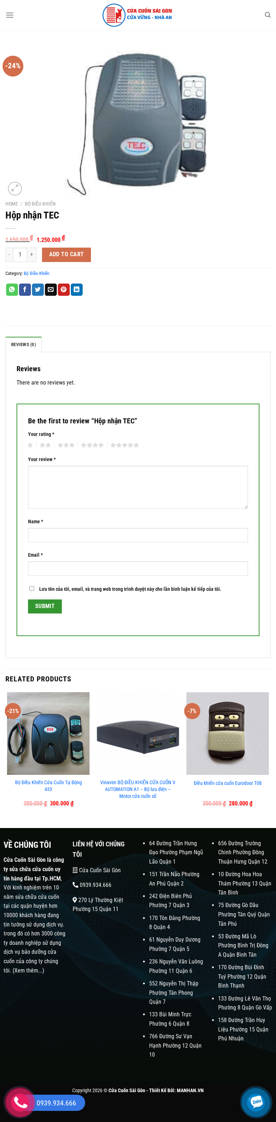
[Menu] (9, 15)
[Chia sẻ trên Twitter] (38, 290)
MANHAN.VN (190, 1090)
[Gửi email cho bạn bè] (51, 290)
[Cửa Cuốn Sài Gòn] (138, 15)
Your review (42, 459)
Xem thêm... (28, 970)
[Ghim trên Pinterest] (64, 290)
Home (11, 204)
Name (35, 522)
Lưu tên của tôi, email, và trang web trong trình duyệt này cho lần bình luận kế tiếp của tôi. (130, 589)
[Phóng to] (15, 189)
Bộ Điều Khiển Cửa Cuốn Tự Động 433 (48, 786)
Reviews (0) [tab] (23, 344)
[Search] (268, 15)
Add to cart (66, 254)
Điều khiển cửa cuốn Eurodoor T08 (228, 783)
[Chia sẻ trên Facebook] (25, 290)
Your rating (41, 434)
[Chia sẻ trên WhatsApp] (12, 290)
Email (35, 555)
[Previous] (7, 753)
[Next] (268, 753)
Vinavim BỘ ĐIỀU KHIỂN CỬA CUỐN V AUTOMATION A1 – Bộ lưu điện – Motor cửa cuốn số (137, 789)
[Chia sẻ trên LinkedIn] (77, 290)
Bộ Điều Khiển (40, 204)
